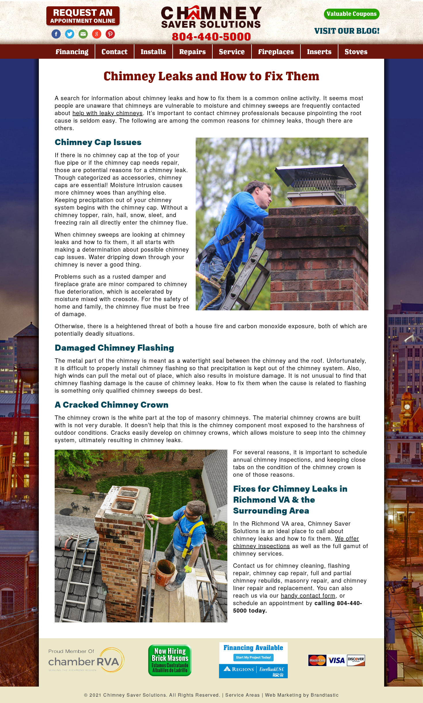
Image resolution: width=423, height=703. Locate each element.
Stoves (356, 51)
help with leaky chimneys (108, 113)
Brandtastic (325, 694)
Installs (153, 51)
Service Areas (242, 694)
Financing (72, 51)
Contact (114, 51)
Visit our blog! (347, 31)
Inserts (319, 51)
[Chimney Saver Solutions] (211, 16)
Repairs (192, 51)
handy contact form (308, 595)
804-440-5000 (211, 36)
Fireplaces (276, 51)
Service (232, 51)
